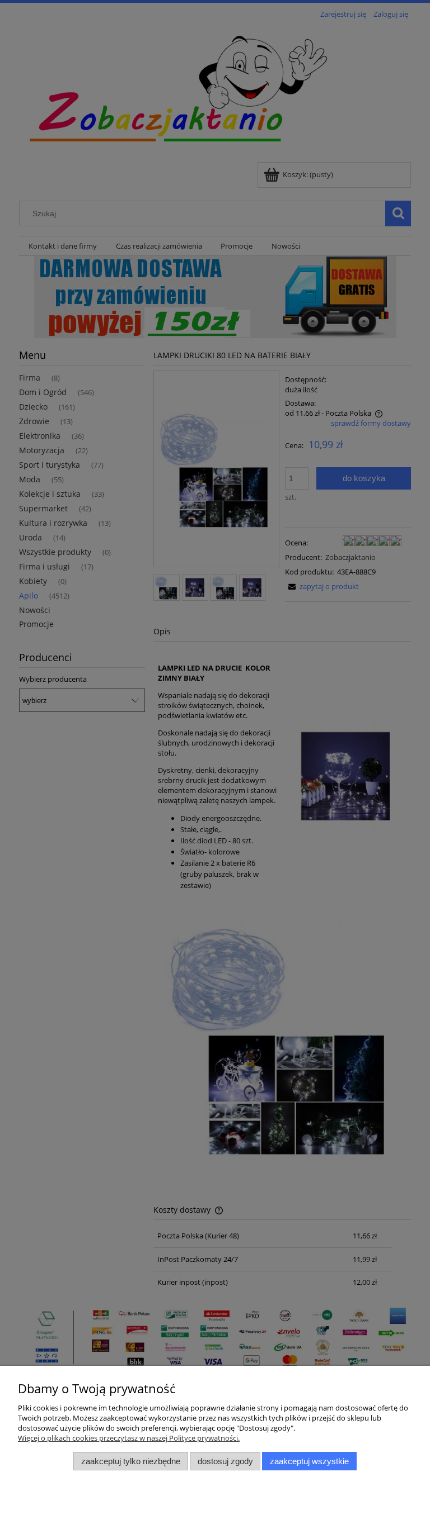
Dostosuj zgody (225, 1461)
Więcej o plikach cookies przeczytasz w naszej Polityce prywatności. (129, 1438)
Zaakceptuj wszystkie (309, 1461)
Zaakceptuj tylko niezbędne (130, 1461)
